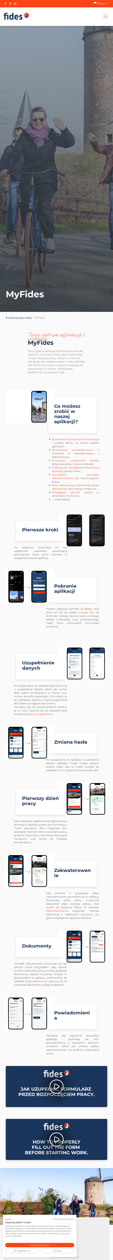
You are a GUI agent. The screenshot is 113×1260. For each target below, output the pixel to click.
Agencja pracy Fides (20, 317)
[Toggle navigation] (105, 16)
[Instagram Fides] (10, 3)
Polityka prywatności (63, 1219)
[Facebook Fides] (5, 3)
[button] (100, 3)
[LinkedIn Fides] (15, 3)
